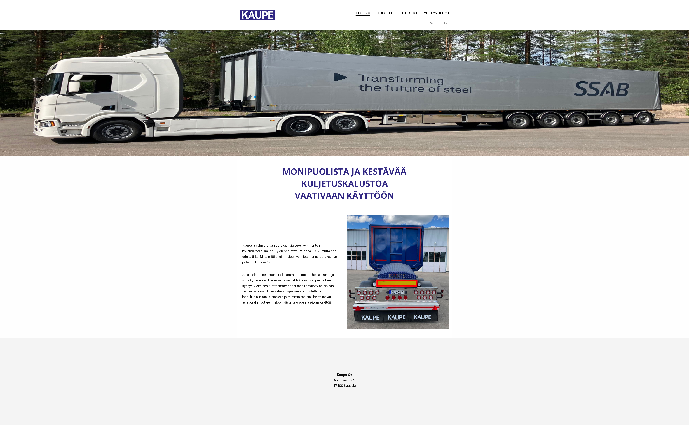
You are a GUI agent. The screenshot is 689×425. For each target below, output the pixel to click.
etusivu (363, 13)
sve (432, 23)
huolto (409, 13)
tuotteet (386, 13)
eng (446, 23)
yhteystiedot (436, 13)
